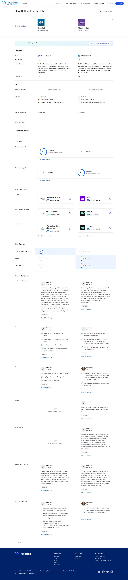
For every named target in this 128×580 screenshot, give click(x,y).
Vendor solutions (70, 3)
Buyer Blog (77, 558)
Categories (58, 3)
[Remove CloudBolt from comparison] (72, 19)
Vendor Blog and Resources (103, 560)
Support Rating (19, 265)
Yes (91, 43)
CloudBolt (41, 28)
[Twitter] (107, 571)
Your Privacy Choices (46, 571)
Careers (56, 560)
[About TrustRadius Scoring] (39, 56)
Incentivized (44, 314)
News (55, 562)
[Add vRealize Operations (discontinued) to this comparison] (70, 229)
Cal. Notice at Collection (60, 571)
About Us (56, 556)
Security (26, 571)
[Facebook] (103, 571)
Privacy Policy (34, 571)
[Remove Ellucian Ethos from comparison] (112, 19)
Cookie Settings (73, 571)
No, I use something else (103, 43)
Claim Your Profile (100, 558)
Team (55, 558)
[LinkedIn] (111, 571)
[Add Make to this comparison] (110, 199)
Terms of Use (18, 571)
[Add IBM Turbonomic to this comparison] (70, 213)
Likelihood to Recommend (22, 251)
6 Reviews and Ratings (43, 30)
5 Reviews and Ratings (83, 30)
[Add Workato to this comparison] (110, 213)
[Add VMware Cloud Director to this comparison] (70, 199)
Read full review (45, 318)
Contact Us (57, 564)
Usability (17, 258)
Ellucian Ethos (83, 28)
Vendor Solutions (100, 556)
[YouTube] (99, 571)
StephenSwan (89, 367)
